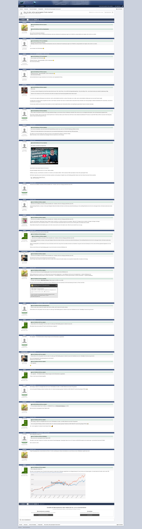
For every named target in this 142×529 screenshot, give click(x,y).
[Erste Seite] (20, 19)
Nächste (35, 19)
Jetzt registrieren (117, 6)
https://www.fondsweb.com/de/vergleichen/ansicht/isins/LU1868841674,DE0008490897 (46, 472)
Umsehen (22, 6)
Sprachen (19, 527)
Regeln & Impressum (30, 6)
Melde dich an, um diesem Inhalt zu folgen (96, 12)
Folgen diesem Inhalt (108, 12)
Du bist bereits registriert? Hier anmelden (106, 6)
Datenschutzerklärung (26, 527)
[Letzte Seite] (38, 19)
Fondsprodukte (38, 13)
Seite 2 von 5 (42, 19)
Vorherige (23, 19)
